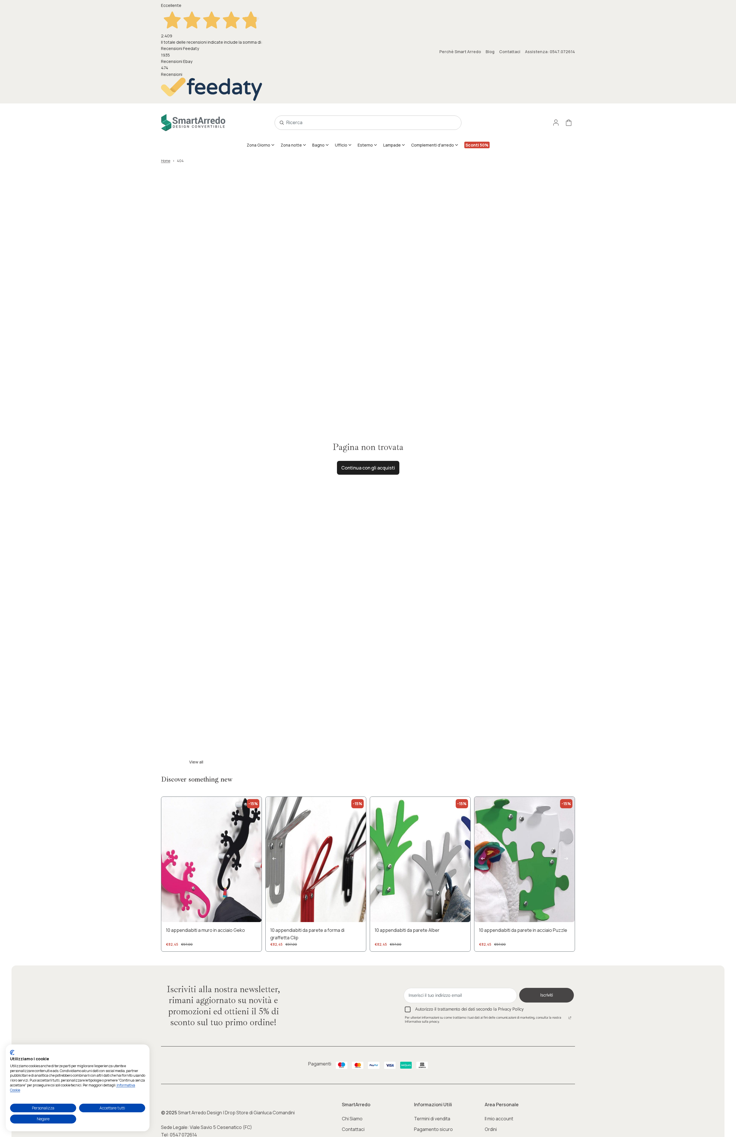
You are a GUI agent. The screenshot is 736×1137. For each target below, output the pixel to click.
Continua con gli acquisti (368, 468)
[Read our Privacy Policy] (570, 1018)
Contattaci (509, 51)
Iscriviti (546, 995)
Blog (490, 51)
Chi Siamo (352, 1118)
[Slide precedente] (170, 859)
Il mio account (499, 1118)
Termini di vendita (432, 1118)
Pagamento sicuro (433, 1129)
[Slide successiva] (253, 859)
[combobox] (361, 123)
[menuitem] (261, 144)
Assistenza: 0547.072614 (550, 51)
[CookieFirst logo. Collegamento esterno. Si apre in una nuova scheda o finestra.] (12, 1052)
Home (165, 160)
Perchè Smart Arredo (460, 51)
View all (196, 762)
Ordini (491, 1129)
